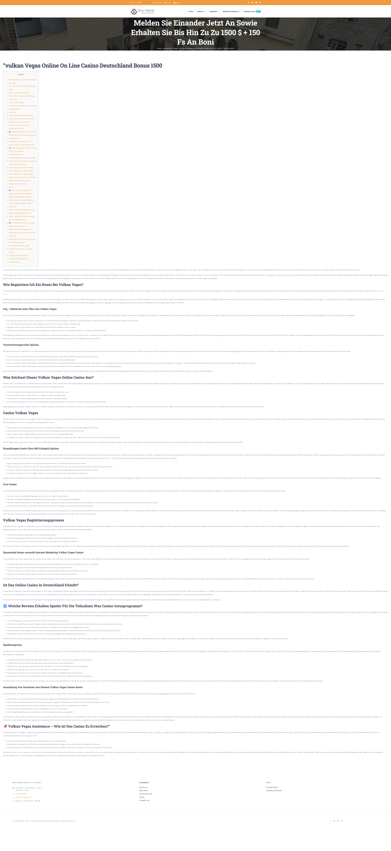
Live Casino (13, 112)
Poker (11, 187)
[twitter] (252, 2)
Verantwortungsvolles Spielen (19, 93)
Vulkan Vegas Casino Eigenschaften (21, 171)
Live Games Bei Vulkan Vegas (19, 246)
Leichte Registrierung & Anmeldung (21, 167)
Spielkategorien (14, 138)
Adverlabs (72, 821)
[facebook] (249, 2)
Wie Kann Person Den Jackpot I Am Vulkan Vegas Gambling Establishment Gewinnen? (22, 232)
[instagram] (260, 2)
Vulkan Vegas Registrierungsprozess (21, 115)
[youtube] (256, 2)
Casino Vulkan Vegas (16, 102)
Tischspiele (12, 207)
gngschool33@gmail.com (24, 797)
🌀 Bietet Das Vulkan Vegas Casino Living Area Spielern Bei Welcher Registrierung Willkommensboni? (21, 193)
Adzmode (81, 821)
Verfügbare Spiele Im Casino (18, 255)
